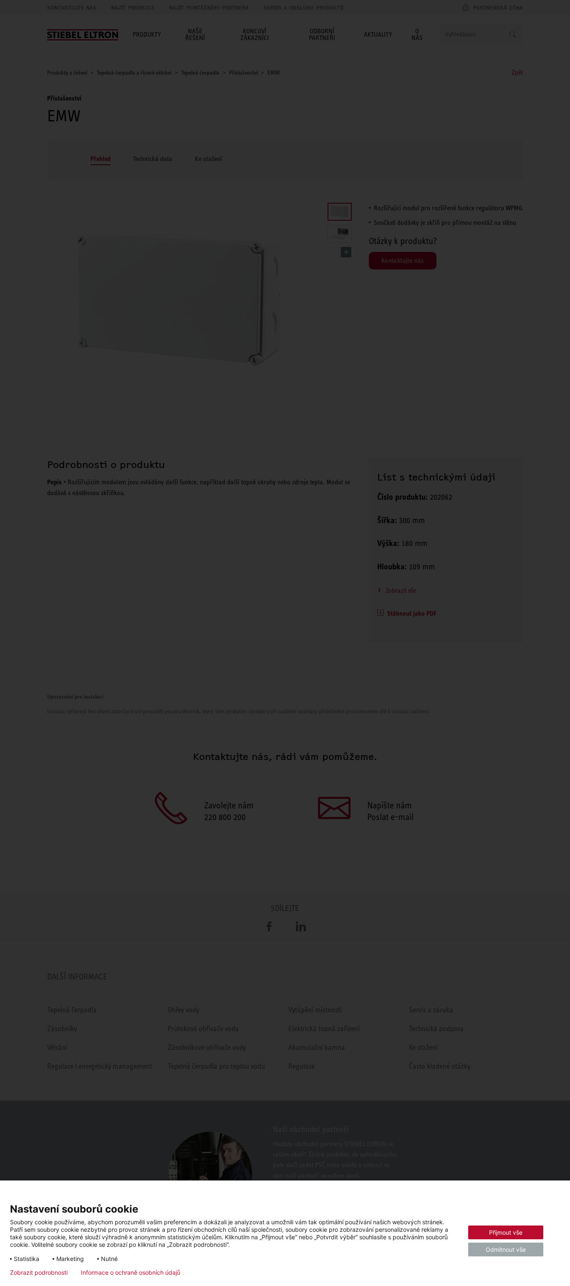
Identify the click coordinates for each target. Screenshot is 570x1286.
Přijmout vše (505, 1232)
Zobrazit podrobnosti (39, 1272)
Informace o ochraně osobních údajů (130, 1272)
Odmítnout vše (506, 1249)
